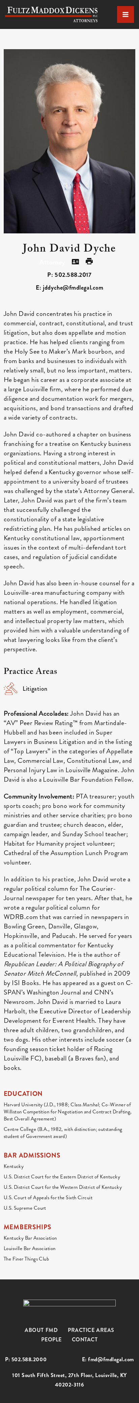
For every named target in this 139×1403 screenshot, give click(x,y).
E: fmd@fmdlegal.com (108, 1359)
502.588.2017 (73, 274)
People (51, 1339)
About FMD (41, 1330)
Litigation (35, 688)
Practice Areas (91, 1330)
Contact (85, 1339)
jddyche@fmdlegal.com (73, 287)
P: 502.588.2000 (26, 1359)
